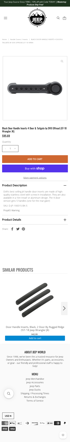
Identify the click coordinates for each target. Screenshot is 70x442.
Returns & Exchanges (35, 396)
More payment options (35, 177)
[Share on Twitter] (17, 228)
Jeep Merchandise (35, 378)
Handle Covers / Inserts (19, 39)
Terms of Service (35, 400)
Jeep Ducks (35, 389)
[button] (9, 393)
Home (4, 39)
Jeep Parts (35, 386)
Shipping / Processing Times (35, 393)
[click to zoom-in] (62, 61)
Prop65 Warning (11, 210)
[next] (64, 308)
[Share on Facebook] (12, 228)
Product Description (14, 185)
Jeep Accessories (35, 382)
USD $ (8, 415)
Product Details (11, 219)
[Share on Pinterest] (23, 228)
